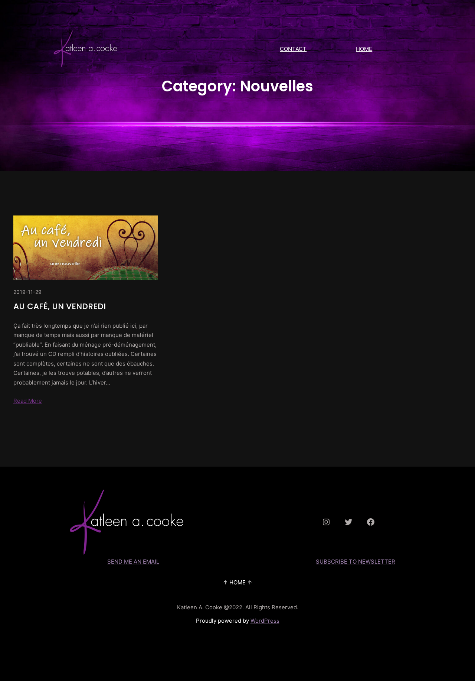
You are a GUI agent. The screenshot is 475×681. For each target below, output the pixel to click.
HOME (364, 48)
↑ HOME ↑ (237, 582)
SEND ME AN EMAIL (133, 561)
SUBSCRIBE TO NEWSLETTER (355, 561)
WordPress (264, 620)
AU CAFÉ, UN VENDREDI (59, 306)
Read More (27, 400)
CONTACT (293, 48)
